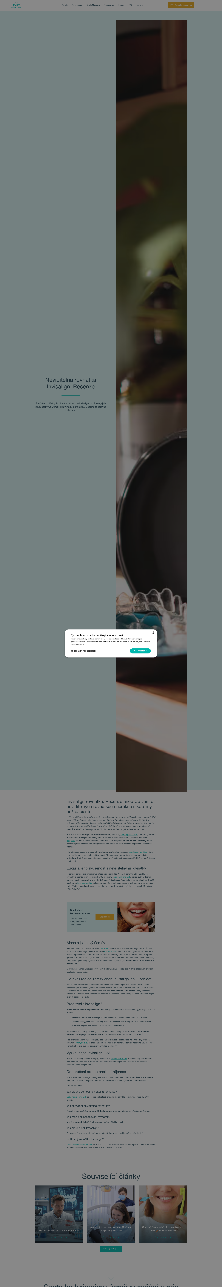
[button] (83, 651)
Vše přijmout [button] (140, 651)
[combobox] (153, 632)
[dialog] (111, 643)
